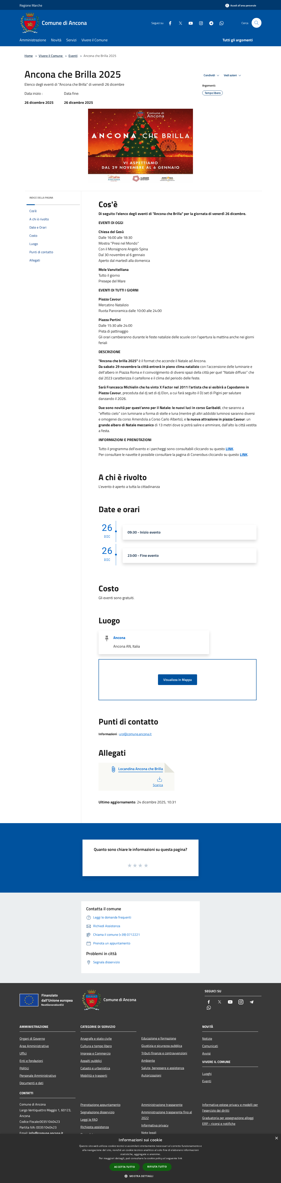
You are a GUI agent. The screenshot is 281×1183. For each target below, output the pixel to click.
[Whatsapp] (220, 22)
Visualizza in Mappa (177, 679)
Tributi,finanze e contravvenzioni (164, 1053)
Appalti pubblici (91, 1060)
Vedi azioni (230, 75)
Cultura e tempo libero (96, 1045)
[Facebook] (168, 22)
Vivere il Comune (51, 55)
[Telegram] (210, 22)
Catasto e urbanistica (95, 1068)
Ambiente (148, 1060)
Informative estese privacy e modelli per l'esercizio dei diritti (230, 1107)
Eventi (73, 55)
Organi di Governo (32, 1038)
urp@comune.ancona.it (135, 733)
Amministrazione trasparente (161, 1104)
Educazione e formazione (158, 1038)
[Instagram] (199, 22)
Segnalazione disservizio (97, 1112)
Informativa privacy (154, 1125)
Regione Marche (31, 5)
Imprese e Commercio (95, 1053)
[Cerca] (256, 23)
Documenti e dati (31, 1082)
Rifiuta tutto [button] (157, 1166)
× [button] (276, 1138)
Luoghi (207, 1073)
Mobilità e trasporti (93, 1075)
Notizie (207, 1038)
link (180, 1158)
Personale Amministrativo (38, 1075)
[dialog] (140, 1158)
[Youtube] (189, 22)
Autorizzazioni (151, 1075)
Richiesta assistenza (94, 1126)
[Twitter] (179, 22)
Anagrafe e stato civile (96, 1038)
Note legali (148, 1132)
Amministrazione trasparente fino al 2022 (166, 1115)
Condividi (210, 75)
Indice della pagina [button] (41, 198)
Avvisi (206, 1053)
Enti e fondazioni (31, 1060)
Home (28, 55)
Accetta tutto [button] (124, 1167)
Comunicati (210, 1045)
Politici (24, 1068)
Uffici (23, 1053)
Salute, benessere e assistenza (162, 1067)
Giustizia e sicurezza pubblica (161, 1045)
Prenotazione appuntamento (100, 1104)
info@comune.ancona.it (46, 1133)
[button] (140, 1176)
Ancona (119, 637)
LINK (229, 449)
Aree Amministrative (34, 1045)
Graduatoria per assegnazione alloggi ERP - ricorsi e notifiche (228, 1120)
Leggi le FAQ (89, 1119)
